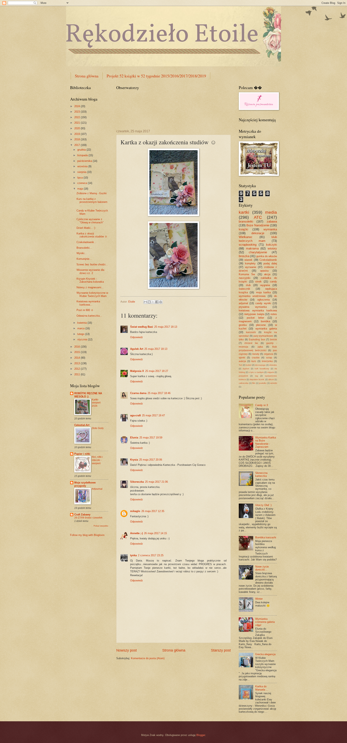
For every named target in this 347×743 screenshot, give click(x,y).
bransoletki (246, 221)
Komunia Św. (247, 274)
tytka (241, 339)
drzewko (273, 365)
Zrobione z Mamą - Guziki (92, 193)
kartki (244, 212)
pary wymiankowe (263, 336)
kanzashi (251, 332)
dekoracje (257, 233)
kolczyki (271, 244)
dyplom (246, 368)
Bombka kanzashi (265, 537)
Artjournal (97, 488)
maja (80, 188)
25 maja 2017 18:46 (159, 393)
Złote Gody (98, 428)
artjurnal (243, 303)
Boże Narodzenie (257, 225)
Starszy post (221, 650)
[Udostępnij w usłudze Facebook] (157, 302)
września (82, 166)
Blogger (200, 735)
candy (273, 281)
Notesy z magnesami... (90, 287)
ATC (258, 217)
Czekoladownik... (86, 242)
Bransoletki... (84, 247)
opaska (264, 270)
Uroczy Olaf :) (263, 505)
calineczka (243, 383)
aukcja (242, 361)
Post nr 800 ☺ (85, 310)
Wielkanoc (245, 237)
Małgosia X (137, 371)
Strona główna (86, 76)
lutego (81, 334)
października (85, 160)
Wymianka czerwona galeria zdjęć (265, 622)
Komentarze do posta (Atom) (147, 658)
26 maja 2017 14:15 (155, 533)
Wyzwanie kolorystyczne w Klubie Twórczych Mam (92, 294)
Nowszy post (126, 650)
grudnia (82, 149)
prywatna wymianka (253, 306)
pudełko (262, 383)
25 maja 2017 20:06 (150, 459)
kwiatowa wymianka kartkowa (258, 310)
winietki (273, 383)
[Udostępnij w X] (153, 302)
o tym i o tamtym (256, 372)
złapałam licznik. (257, 379)
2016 (77, 346)
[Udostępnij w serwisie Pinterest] (161, 302)
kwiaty (255, 354)
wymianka (270, 229)
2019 (77, 133)
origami (270, 372)
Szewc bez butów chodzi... (92, 264)
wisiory (272, 248)
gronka (243, 324)
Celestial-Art (81, 425)
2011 (77, 374)
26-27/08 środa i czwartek (88, 517)
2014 (77, 357)
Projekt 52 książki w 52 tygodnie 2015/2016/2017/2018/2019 (156, 76)
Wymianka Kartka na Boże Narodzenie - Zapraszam (265, 442)
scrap (269, 357)
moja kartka (263, 292)
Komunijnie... (84, 258)
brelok (273, 339)
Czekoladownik (268, 259)
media (271, 212)
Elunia (134, 437)
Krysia (134, 459)
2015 (77, 352)
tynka (133, 555)
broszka (244, 256)
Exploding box (257, 339)
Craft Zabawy (82, 514)
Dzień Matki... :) (86, 227)
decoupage (260, 365)
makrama (252, 248)
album (271, 379)
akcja (267, 274)
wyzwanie (250, 267)
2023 (77, 111)
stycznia (82, 339)
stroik (258, 281)
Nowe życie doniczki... (262, 568)
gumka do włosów (266, 256)
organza (268, 354)
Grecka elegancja (265, 654)
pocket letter (255, 317)
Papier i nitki (82, 453)
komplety (250, 263)
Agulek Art (136, 348)
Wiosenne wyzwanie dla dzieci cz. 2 (90, 271)
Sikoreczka (137, 481)
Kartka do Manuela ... (261, 688)
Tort (240, 365)
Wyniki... (82, 253)
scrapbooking (247, 244)
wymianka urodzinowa (252, 296)
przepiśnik (243, 376)
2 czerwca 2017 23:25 (150, 555)
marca (81, 328)
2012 (77, 368)
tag (256, 376)
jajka (260, 347)
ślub (248, 285)
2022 (77, 117)
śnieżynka (267, 361)
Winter (259, 598)
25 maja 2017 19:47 (153, 415)
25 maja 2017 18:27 (156, 371)
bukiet (248, 365)
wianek (248, 259)
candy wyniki (263, 303)
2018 (77, 139)
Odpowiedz (136, 337)
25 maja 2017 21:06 (156, 481)
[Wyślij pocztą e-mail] (145, 302)
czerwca (82, 183)
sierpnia (82, 171)
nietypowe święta (254, 314)
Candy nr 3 (261, 405)
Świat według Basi (141, 326)
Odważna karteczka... (89, 315)
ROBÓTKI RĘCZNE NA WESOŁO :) (88, 395)
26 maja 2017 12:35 (152, 511)
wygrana (265, 285)
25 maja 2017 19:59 (150, 437)
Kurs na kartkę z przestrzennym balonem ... (92, 202)
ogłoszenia (263, 299)
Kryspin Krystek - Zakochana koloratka (90, 280)
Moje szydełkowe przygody (85, 484)
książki (243, 229)
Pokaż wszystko (101, 526)
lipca (80, 177)
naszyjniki (244, 277)
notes (273, 314)
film (253, 383)
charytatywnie (258, 252)
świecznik (244, 288)
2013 (77, 363)
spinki (242, 357)
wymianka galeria (266, 328)
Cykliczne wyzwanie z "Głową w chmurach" (90, 221)
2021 (77, 122)
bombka (265, 321)
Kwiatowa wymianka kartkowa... (88, 303)
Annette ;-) (136, 533)
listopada (83, 155)
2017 (77, 145)
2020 (77, 128)
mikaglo (135, 511)
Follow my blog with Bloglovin (87, 535)
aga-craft (135, 415)
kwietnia (82, 322)
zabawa (272, 221)
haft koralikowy (262, 368)
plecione (261, 324)
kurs (253, 361)
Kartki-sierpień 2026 (96, 402)
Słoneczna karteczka (261, 474)
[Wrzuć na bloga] (149, 302)
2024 (77, 106)
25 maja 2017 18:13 (165, 326)
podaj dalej (270, 263)
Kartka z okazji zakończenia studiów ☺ (92, 235)
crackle (256, 357)
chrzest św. (251, 343)
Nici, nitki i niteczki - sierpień (97, 460)
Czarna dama (138, 393)
